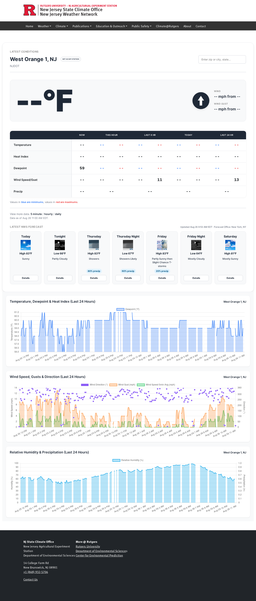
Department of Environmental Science (101, 551)
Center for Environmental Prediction (99, 555)
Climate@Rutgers (167, 26)
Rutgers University (88, 546)
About (187, 26)
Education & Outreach (110, 26)
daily (58, 214)
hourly (48, 214)
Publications (81, 26)
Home (29, 26)
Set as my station (70, 59)
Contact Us (30, 579)
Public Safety (140, 26)
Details (26, 278)
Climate (61, 26)
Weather (43, 26)
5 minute (36, 214)
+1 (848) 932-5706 (35, 572)
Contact (201, 26)
